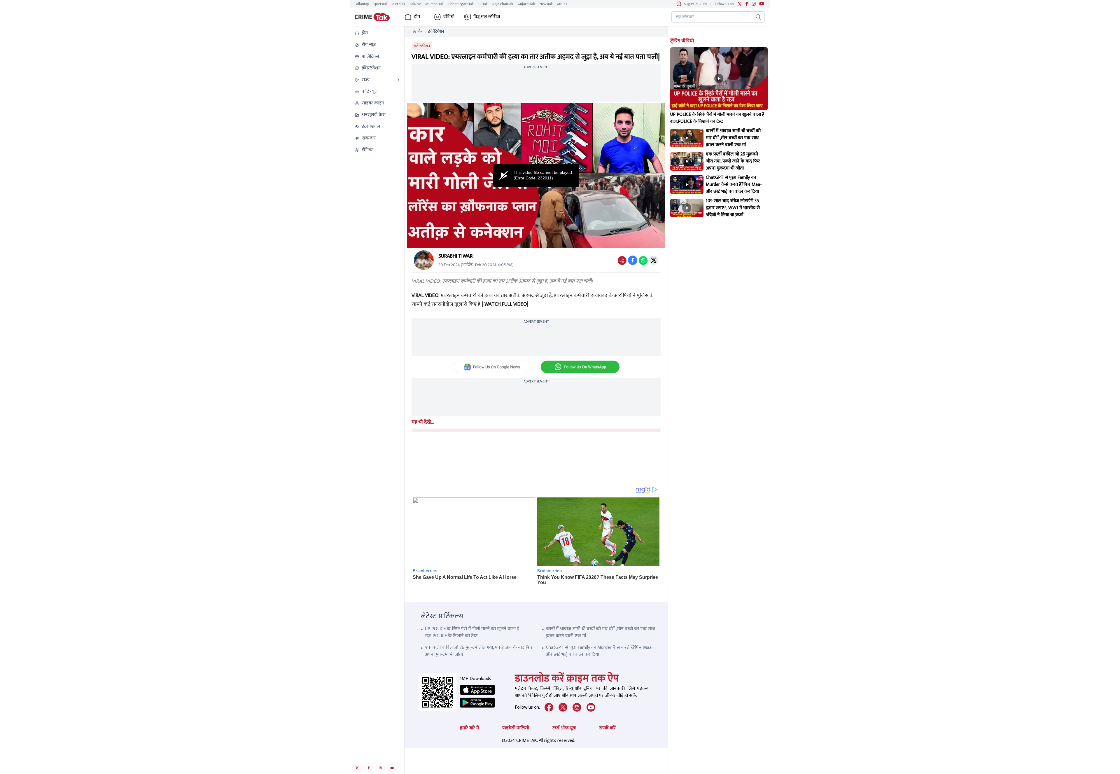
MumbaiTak (435, 4)
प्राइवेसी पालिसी (515, 728)
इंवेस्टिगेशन (436, 31)
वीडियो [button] (448, 16)
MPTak (562, 4)
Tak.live (415, 4)
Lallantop (362, 4)
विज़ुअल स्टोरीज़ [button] (486, 16)
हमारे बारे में (469, 728)
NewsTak (546, 4)
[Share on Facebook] (632, 260)
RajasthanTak (502, 4)
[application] (536, 175)
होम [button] (417, 16)
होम (420, 31)
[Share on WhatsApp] (643, 260)
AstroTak (398, 4)
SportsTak (380, 4)
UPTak (483, 4)
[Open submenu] (398, 79)
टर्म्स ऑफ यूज (564, 728)
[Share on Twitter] (653, 260)
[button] (377, 33)
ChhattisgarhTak (461, 4)
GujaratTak (526, 4)
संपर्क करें (607, 728)
